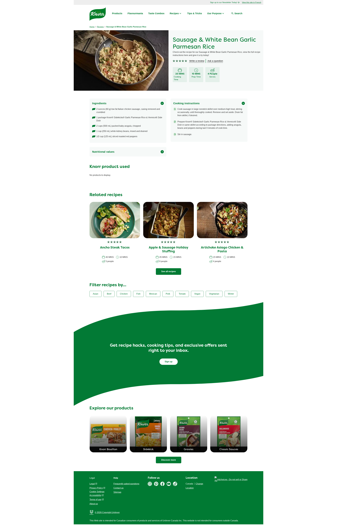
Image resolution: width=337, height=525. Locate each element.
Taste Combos (156, 13)
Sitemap (117, 492)
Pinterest (156, 484)
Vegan (197, 294)
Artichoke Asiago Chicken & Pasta (222, 249)
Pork (168, 294)
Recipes (174, 13)
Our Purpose (214, 13)
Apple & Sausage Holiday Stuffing (168, 249)
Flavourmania (135, 13)
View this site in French (251, 2)
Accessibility (95, 495)
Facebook (162, 484)
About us (94, 504)
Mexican (153, 294)
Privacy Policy (96, 488)
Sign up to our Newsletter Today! (223, 2)
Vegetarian (214, 294)
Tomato (182, 294)
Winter (231, 294)
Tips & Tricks (194, 13)
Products (117, 13)
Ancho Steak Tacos (115, 247)
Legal (92, 484)
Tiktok (175, 484)
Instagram (150, 484)
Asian (95, 294)
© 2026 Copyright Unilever (107, 512)
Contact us (118, 488)
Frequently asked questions (126, 484)
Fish (138, 294)
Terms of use (95, 499)
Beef (109, 294)
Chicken (124, 294)
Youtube (169, 484)
